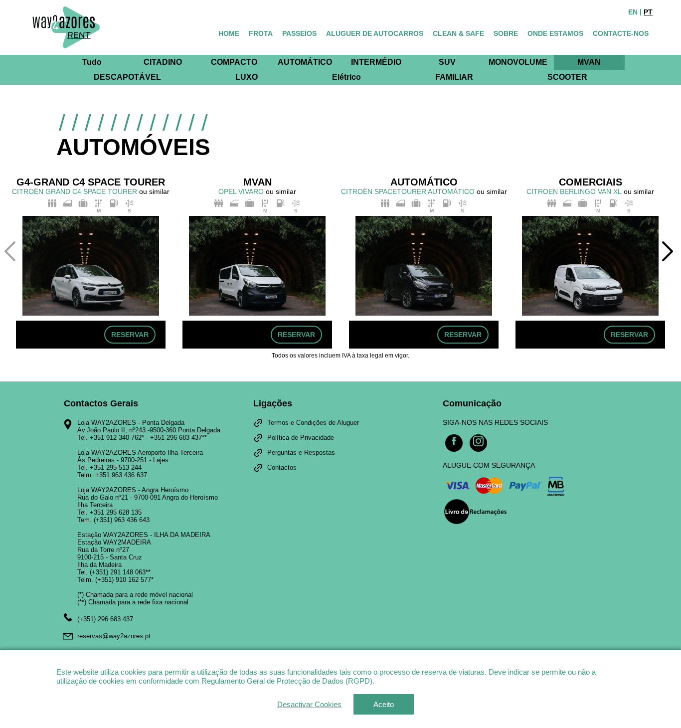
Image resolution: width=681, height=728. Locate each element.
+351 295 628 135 (116, 512)
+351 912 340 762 (116, 437)
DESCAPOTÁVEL (127, 77)
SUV (447, 62)
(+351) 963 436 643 (122, 520)
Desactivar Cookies (309, 704)
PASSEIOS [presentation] (299, 33)
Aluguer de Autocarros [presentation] (374, 33)
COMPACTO (234, 62)
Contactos (282, 467)
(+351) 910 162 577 (123, 579)
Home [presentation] (228, 33)
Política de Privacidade (300, 437)
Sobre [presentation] (506, 33)
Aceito (383, 704)
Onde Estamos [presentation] (555, 33)
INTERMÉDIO (376, 62)
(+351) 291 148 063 (118, 572)
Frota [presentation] (261, 33)
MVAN (589, 62)
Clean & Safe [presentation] (458, 33)
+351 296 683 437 (176, 437)
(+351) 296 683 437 (105, 619)
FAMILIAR (454, 77)
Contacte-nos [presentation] (621, 33)
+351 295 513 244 (116, 467)
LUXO (246, 77)
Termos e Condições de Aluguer (313, 422)
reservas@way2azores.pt (114, 636)
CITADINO (163, 62)
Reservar (130, 335)
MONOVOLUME (518, 62)
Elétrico (346, 77)
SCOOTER (567, 77)
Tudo (92, 62)
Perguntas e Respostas (301, 452)
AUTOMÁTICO (305, 62)
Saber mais (395, 681)
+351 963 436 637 (121, 475)
